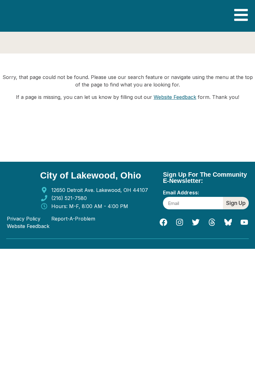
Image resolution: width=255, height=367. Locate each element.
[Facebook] (163, 222)
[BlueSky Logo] (228, 222)
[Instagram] (179, 222)
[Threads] (212, 222)
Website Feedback (175, 97)
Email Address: (181, 193)
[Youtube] (244, 222)
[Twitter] (195, 222)
